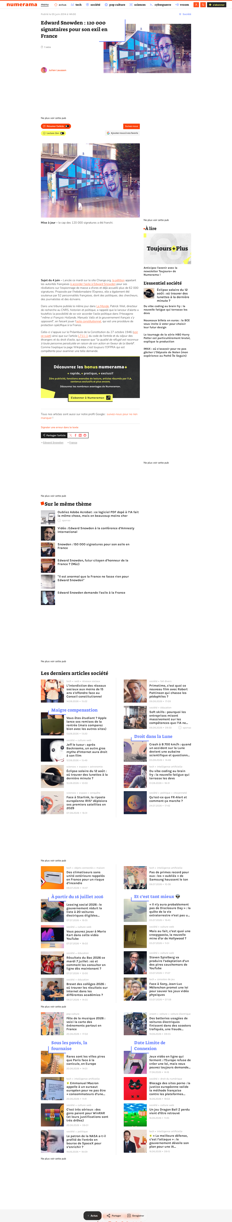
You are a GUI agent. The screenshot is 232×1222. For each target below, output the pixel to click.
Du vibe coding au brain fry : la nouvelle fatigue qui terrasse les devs (165, 309)
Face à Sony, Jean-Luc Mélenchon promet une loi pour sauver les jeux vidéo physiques (169, 989)
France (73, 442)
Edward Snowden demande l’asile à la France (91, 592)
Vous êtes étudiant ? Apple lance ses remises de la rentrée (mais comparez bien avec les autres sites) (86, 723)
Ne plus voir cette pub (53, 118)
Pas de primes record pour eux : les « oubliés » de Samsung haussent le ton (169, 875)
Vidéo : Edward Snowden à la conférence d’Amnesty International (96, 530)
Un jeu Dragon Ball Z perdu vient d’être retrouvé (169, 1111)
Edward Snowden (53, 442)
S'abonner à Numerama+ (87, 397)
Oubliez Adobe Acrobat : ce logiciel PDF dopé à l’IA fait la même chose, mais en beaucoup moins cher (98, 514)
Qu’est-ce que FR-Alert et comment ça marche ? (168, 799)
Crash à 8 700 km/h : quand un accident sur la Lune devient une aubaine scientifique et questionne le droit (170, 750)
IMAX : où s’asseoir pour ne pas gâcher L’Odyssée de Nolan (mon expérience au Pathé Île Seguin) (166, 352)
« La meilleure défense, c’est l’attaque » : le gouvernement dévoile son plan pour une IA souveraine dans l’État (169, 1141)
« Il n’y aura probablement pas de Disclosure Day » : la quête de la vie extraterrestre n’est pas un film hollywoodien (170, 910)
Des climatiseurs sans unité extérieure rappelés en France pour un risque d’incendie (85, 877)
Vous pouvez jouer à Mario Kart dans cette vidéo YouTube (86, 935)
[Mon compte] (196, 4)
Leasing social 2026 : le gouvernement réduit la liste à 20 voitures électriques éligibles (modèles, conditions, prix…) (84, 910)
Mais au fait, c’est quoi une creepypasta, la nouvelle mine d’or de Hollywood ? (169, 934)
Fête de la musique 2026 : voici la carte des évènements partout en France (85, 1023)
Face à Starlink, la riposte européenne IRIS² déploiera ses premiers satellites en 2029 (86, 802)
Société (187, 14)
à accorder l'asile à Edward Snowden (93, 284)
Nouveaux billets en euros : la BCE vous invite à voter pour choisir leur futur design (167, 324)
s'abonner (218, 4)
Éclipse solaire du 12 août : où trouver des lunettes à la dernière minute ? (173, 295)
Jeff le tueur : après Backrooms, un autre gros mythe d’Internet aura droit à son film (86, 750)
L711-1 (83, 336)
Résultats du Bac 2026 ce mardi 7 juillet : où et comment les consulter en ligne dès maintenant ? (86, 963)
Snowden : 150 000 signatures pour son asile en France (93, 546)
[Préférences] (203, 4)
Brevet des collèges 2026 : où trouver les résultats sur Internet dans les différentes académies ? (87, 989)
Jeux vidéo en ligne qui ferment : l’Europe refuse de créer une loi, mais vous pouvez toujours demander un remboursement (170, 1062)
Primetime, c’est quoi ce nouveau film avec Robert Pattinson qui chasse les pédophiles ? (168, 691)
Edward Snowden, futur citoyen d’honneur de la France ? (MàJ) (93, 562)
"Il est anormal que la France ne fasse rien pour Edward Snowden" (93, 578)
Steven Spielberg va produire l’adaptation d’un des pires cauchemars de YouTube (169, 962)
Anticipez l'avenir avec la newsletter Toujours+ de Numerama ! (160, 271)
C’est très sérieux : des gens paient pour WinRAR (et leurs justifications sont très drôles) (87, 1115)
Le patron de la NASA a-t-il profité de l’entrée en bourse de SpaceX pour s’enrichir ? (86, 1141)
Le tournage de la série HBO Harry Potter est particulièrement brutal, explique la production (167, 338)
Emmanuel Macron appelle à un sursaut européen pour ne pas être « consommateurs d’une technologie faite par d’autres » (86, 1088)
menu (45, 4)
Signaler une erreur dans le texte (59, 427)
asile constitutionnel (88, 321)
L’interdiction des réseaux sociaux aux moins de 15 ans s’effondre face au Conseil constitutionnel (86, 691)
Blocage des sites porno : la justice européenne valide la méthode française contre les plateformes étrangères (169, 1088)
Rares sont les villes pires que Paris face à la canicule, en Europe (85, 1060)
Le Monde (102, 306)
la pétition (118, 280)
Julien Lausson (57, 70)
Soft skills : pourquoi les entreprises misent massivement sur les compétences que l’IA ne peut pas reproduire (167, 717)
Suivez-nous (131, 126)
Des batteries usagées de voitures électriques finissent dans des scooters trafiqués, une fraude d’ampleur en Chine (170, 1023)
